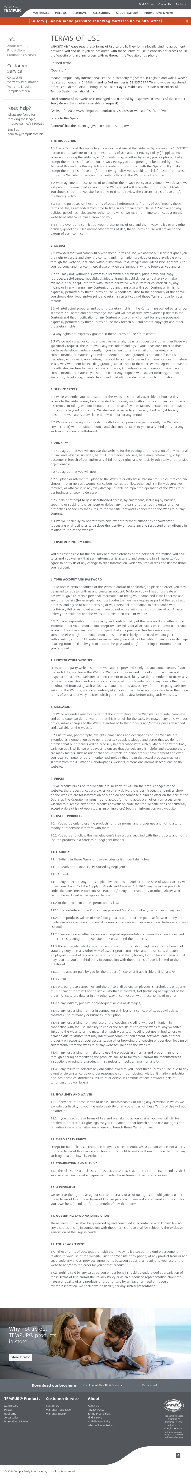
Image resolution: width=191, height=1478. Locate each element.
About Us (93, 1405)
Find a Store (95, 1417)
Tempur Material (19, 91)
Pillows (61, 13)
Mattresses (41, 13)
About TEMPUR (17, 46)
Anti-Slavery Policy (99, 1421)
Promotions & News (21, 55)
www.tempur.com (88, 111)
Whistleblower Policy (100, 1425)
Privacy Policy (149, 153)
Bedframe (80, 13)
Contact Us (164, 4)
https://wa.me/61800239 (26, 124)
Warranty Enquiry (19, 87)
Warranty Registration (22, 82)
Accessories (101, 13)
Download (149, 1385)
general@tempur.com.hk (25, 134)
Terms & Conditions (99, 1413)
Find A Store (16, 50)
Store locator (20, 1357)
